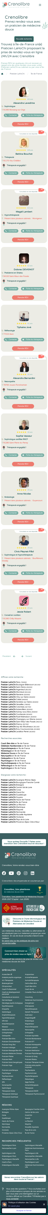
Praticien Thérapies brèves (34, 1062)
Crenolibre (7, 865)
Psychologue (6, 1073)
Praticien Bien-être (8, 1039)
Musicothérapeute (31, 1027)
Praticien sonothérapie (10, 1070)
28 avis (29, 548)
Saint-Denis (16, 687)
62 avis (29, 266)
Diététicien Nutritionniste (34, 1000)
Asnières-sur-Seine (19, 702)
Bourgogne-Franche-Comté (20, 782)
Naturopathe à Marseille (33, 1156)
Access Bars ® (7, 974)
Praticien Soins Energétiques (12, 1062)
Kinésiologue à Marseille (10, 1165)
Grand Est (12, 792)
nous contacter (12, 1199)
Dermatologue (7, 1000)
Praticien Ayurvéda (31, 1036)
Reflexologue (6, 1079)
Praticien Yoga (7, 1065)
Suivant (29, 656)
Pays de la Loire (15, 819)
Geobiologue (6, 1012)
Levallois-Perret (18, 732)
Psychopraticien (7, 1076)
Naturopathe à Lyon (9, 1148)
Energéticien (29, 1003)
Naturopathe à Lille (32, 1159)
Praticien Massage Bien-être (12, 1050)
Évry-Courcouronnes (20, 729)
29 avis (29, 490)
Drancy (14, 724)
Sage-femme (29, 1082)
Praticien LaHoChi (17, 74)
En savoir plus (14, 1206)
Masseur (5, 1027)
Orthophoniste (7, 1033)
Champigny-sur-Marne (21, 719)
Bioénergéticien (7, 983)
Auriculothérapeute (32, 980)
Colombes (16, 707)
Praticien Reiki (7, 1059)
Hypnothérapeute (8, 1018)
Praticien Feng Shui (9, 1044)
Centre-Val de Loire (16, 787)
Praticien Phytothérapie (33, 1053)
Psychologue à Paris (9, 1145)
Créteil (14, 699)
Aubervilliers (16, 709)
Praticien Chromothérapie (11, 1041)
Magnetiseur (29, 1024)
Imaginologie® (30, 1018)
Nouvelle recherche (24, 39)
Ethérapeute (29, 1006)
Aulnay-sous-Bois (19, 712)
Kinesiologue (29, 1021)
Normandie (13, 812)
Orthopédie (29, 1033)
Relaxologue (29, 1079)
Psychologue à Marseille (10, 1159)
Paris (13, 682)
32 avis (29, 374)
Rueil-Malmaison (18, 717)
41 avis (29, 323)
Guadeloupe (13, 795)
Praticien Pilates (7, 1056)
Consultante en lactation (10, 997)
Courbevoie (16, 714)
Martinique (13, 807)
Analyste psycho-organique (11, 977)
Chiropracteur (7, 986)
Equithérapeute (7, 1006)
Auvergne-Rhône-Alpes (18, 780)
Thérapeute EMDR (31, 1091)
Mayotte (12, 810)
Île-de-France (36, 74)
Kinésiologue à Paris (9, 1156)
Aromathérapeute (31, 977)
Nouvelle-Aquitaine (16, 815)
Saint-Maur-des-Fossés (21, 722)
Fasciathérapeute (31, 1009)
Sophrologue (6, 1088)
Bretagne (12, 785)
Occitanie (12, 817)
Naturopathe (29, 1030)
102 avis (30, 208)
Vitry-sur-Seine (18, 697)
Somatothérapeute (31, 1085)
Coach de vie (29, 989)
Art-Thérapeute (7, 980)
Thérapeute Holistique (10, 1094)
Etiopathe (5, 1009)
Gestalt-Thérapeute (32, 1012)
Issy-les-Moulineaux (20, 727)
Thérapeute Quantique (10, 1097)
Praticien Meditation (32, 1050)
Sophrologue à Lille (8, 1153)
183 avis (30, 99)
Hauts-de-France (15, 800)
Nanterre (15, 695)
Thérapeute (29, 1088)
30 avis (29, 432)
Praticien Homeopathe (33, 1044)
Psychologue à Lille (31, 1153)
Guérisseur (29, 1015)
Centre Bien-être (31, 983)
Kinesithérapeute (8, 1024)
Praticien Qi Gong (31, 1056)
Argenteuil (16, 690)
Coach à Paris (6, 1162)
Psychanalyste (30, 1070)
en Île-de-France (15, 743)
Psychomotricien (31, 1073)
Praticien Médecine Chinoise (12, 1053)
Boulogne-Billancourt (20, 685)
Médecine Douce (8, 1030)
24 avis (29, 608)
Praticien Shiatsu (31, 1059)
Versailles (15, 704)
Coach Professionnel (9, 989)
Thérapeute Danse (8, 1091)
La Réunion (13, 805)
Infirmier (5, 1021)
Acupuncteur (29, 974)
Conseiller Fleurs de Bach (34, 992)
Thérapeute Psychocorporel (34, 1094)
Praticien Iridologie (8, 1047)
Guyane (12, 797)
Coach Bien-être (30, 986)
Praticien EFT (29, 1041)
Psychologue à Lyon (32, 1162)
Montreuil (16, 692)
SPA (3, 1082)
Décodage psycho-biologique (12, 1003)
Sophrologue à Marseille (33, 1145)
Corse (11, 790)
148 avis (30, 150)
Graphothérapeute (8, 1015)
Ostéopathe (6, 1036)
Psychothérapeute (31, 1076)
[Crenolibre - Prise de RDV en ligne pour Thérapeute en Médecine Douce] (16, 5)
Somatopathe (7, 1085)
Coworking (29, 997)
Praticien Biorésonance (33, 1039)
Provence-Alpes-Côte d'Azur (20, 822)
